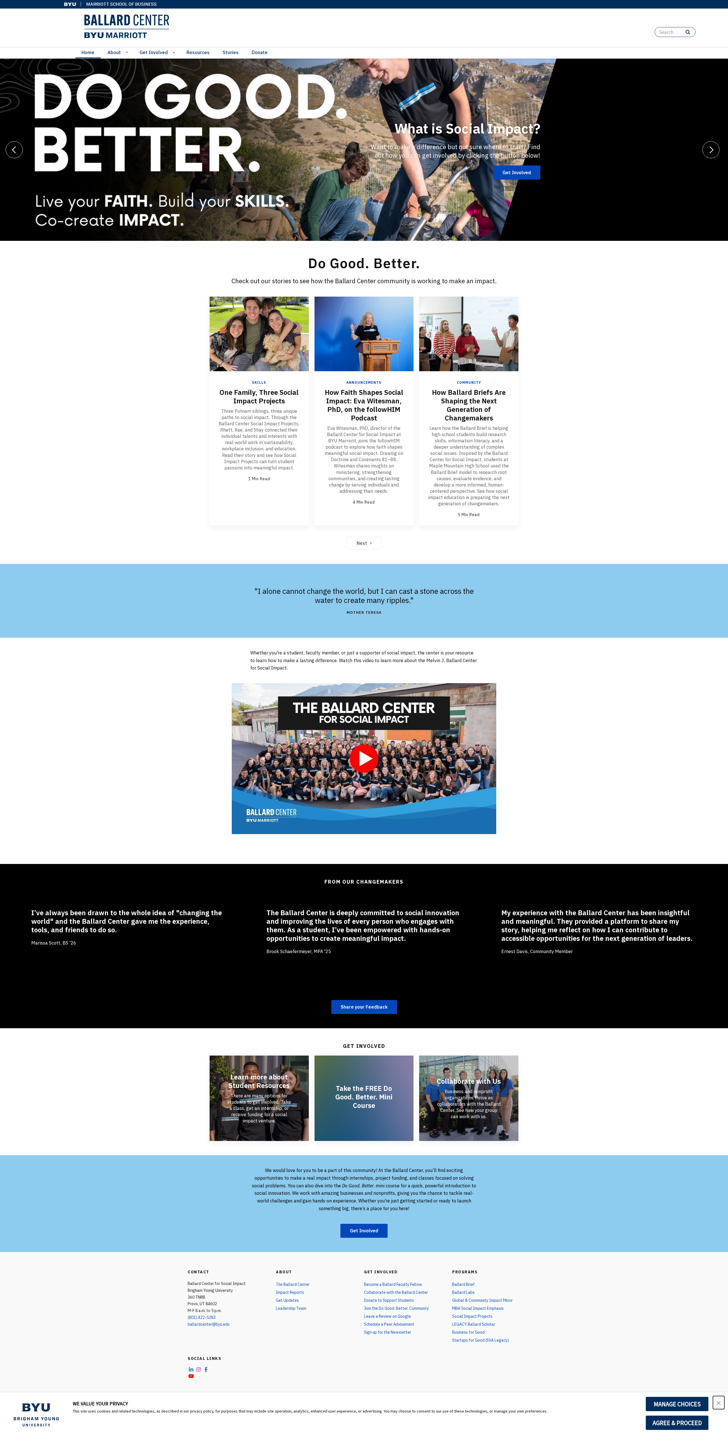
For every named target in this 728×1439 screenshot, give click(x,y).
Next (362, 543)
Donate (260, 52)
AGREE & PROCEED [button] (677, 1423)
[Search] (688, 32)
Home (88, 52)
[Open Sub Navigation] (128, 51)
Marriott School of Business (121, 4)
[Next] (710, 149)
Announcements (363, 382)
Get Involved (154, 52)
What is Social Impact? (467, 128)
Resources (198, 52)
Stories (231, 52)
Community (469, 382)
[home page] (126, 26)
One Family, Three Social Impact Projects (259, 396)
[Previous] (14, 149)
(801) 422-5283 (202, 1317)
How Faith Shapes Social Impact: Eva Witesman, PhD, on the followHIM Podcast (364, 405)
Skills (259, 382)
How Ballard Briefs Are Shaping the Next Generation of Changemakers (469, 405)
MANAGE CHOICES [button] (677, 1404)
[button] (718, 1402)
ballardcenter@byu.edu (208, 1324)
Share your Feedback (364, 1007)
